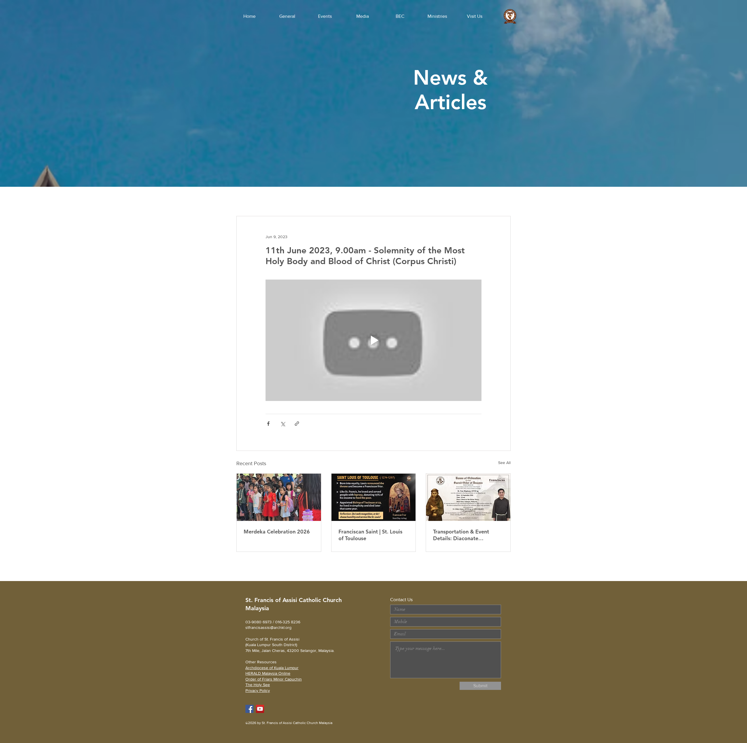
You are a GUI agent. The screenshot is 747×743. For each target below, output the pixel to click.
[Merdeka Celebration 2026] (279, 497)
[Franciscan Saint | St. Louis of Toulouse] (373, 497)
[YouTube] (260, 709)
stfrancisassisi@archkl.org (268, 627)
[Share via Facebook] (268, 423)
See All (504, 462)
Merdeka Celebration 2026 (277, 531)
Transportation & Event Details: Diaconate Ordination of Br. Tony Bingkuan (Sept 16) (461, 535)
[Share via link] (297, 423)
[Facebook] (249, 709)
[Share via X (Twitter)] (282, 423)
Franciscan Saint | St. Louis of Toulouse (370, 535)
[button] (287, 16)
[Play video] (373, 340)
